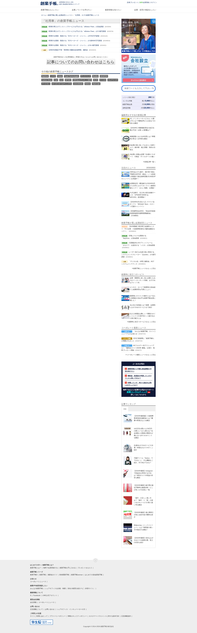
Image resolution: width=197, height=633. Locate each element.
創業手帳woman (77, 575)
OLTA (96, 80)
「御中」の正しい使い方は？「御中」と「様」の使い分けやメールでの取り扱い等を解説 (143, 501)
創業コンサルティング (137, 392)
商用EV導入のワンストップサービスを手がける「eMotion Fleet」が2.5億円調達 (77, 31)
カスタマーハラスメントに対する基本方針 (104, 616)
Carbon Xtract (47, 80)
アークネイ (46, 84)
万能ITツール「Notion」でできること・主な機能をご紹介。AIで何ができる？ (143, 460)
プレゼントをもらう (85, 568)
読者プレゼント (132, 2)
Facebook (36, 595)
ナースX (103, 80)
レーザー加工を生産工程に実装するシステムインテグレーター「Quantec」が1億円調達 (138, 254)
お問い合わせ (49, 609)
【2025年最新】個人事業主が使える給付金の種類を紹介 (143, 514)
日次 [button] (124, 409)
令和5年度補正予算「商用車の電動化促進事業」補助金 (68, 50)
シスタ (53, 76)
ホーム (43, 15)
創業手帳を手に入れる (68, 568)
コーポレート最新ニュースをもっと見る (141, 355)
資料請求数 (127, 108)
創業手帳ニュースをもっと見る (144, 268)
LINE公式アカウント (49, 595)
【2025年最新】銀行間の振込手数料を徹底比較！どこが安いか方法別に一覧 (143, 487)
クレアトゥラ (113, 80)
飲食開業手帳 (64, 575)
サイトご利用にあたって (39, 616)
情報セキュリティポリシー (77, 616)
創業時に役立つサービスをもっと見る (142, 322)
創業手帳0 (33, 575)
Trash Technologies (72, 76)
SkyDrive (45, 76)
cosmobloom (78, 84)
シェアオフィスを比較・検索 (55, 588)
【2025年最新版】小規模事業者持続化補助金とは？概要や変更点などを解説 (143, 418)
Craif (56, 80)
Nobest (87, 84)
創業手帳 (42, 575)
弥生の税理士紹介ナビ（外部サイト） (81, 588)
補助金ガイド (52, 575)
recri (61, 80)
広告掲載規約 (126, 616)
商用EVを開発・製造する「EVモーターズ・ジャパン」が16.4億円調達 (74, 45)
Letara (60, 76)
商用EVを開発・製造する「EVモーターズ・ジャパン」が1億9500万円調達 (75, 40)
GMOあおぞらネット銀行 (82, 80)
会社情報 (33, 602)
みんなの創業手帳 (36, 588)
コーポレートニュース (38, 581)
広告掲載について (36, 609)
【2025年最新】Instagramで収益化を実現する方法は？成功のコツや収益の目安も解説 (143, 474)
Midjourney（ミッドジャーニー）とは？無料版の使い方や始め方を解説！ (143, 527)
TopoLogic (96, 84)
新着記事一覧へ (150, 162)
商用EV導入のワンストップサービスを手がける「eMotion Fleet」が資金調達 (76, 27)
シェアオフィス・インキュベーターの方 (71, 609)
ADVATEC (104, 76)
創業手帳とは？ (35, 568)
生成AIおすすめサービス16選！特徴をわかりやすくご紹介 (143, 447)
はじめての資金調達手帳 (93, 575)
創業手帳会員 (127, 104)
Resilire (95, 76)
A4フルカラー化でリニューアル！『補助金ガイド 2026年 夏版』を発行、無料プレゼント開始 (138, 347)
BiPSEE (68, 80)
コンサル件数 (127, 101)
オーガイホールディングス (61, 84)
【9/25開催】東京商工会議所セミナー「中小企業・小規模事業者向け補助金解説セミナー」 (138, 228)
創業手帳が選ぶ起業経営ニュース (60, 15)
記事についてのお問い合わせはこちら (80, 62)
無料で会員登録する (50, 568)
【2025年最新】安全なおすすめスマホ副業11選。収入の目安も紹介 (143, 540)
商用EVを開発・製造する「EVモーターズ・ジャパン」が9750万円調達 (74, 36)
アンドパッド (85, 76)
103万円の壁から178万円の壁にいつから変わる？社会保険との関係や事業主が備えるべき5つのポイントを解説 (143, 433)
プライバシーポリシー (58, 616)
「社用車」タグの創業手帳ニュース (86, 15)
